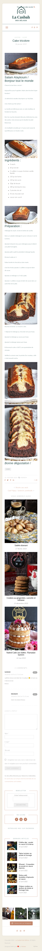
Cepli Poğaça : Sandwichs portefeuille (20, 491)
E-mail (7, 742)
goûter (17, 37)
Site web (7, 750)
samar (7, 672)
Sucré (24, 37)
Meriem (24, 477)
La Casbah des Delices (22, 940)
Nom (7, 733)
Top (35, 946)
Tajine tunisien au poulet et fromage (25, 854)
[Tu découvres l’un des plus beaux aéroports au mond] (34, 913)
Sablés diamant (21, 545)
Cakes (8, 469)
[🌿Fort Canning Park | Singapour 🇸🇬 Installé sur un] (21, 913)
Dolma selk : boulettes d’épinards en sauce (26, 877)
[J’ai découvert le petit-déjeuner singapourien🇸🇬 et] (8, 913)
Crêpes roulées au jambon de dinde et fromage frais (26, 888)
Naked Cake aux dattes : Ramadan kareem (21, 654)
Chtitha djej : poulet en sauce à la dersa (26, 843)
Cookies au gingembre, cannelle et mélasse (21, 599)
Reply (35, 672)
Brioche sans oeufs (21, 487)
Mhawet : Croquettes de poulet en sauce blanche (26, 866)
